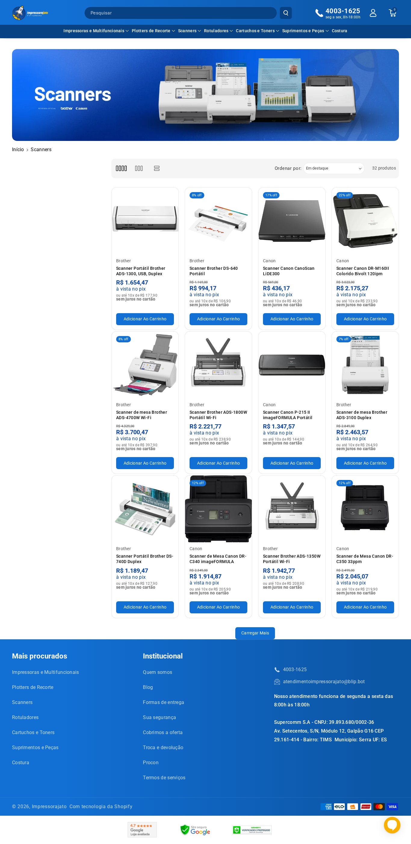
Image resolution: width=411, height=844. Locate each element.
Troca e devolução (163, 747)
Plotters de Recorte (151, 30)
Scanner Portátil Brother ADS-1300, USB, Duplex (140, 271)
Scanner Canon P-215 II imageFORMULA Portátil (287, 415)
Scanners (187, 30)
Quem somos (157, 672)
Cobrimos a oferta (163, 732)
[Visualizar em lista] (157, 168)
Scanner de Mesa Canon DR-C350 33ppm (364, 559)
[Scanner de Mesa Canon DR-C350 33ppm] (365, 508)
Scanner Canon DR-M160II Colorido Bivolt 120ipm (362, 271)
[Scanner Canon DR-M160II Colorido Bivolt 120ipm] (365, 221)
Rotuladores (216, 30)
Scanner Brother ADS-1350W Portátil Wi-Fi (291, 559)
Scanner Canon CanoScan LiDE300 (289, 271)
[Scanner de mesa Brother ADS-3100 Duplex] (365, 365)
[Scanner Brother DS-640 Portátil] (218, 221)
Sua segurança (159, 717)
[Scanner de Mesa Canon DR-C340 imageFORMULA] (218, 508)
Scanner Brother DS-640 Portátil (214, 271)
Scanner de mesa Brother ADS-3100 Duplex (361, 415)
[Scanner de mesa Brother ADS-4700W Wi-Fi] (145, 365)
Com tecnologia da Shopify (101, 806)
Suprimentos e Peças (303, 30)
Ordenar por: (288, 168)
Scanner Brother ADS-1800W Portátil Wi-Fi (218, 415)
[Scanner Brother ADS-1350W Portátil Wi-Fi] (291, 508)
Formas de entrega (163, 702)
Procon (151, 762)
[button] (96, 30)
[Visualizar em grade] (121, 168)
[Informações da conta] (373, 13)
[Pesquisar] (286, 13)
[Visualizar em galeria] (139, 168)
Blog (148, 687)
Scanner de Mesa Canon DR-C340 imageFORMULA (218, 559)
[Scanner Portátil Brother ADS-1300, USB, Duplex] (145, 221)
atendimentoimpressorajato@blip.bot (324, 681)
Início (18, 149)
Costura (20, 762)
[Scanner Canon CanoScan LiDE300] (291, 221)
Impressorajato (49, 806)
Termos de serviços (164, 777)
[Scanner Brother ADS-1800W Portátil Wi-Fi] (218, 365)
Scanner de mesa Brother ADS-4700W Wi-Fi (141, 415)
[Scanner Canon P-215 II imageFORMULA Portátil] (291, 365)
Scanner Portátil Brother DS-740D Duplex (144, 559)
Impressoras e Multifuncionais (93, 30)
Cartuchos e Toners (255, 30)
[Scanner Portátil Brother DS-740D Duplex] (145, 508)
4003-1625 (295, 669)
